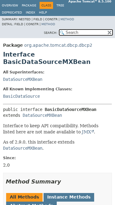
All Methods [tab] (24, 197)
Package (29, 5)
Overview (10, 5)
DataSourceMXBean (22, 79)
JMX (86, 131)
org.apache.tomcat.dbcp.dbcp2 (58, 45)
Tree (60, 5)
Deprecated (12, 12)
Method (67, 19)
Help (43, 12)
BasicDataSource (21, 96)
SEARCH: (50, 32)
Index (30, 12)
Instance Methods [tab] (68, 197)
